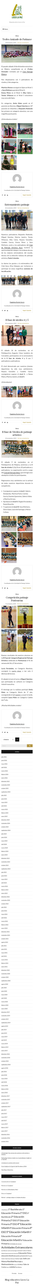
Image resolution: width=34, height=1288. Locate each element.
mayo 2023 (4, 879)
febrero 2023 (4, 890)
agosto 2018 (4, 1068)
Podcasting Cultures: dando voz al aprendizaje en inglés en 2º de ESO (16, 1158)
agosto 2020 (4, 984)
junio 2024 (4, 837)
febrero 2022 (4, 924)
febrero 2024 (4, 851)
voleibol (12, 1267)
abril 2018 (4, 1082)
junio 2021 (4, 949)
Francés (30, 1256)
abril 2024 (4, 844)
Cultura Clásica (26, 1250)
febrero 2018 (4, 1089)
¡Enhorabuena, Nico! (13, 1189)
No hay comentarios (23, 42)
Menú (6, 29)
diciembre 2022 (5, 897)
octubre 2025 (5, 788)
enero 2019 (4, 1050)
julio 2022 (4, 907)
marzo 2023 (4, 886)
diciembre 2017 (5, 1096)
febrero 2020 (4, 1005)
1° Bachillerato (4, 1209)
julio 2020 (4, 987)
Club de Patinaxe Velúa (12, 473)
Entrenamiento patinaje (17, 204)
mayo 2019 (4, 1036)
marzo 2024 (4, 848)
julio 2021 (4, 945)
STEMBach (20, 1264)
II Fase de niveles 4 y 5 (17, 320)
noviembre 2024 (5, 823)
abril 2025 (4, 806)
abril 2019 (4, 1040)
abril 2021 (4, 956)
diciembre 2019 (5, 1012)
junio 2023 (4, 876)
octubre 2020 (5, 977)
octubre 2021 (5, 938)
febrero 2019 (4, 1047)
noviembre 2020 (5, 973)
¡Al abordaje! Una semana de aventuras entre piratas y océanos (15, 1153)
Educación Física (24, 1253)
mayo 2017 (4, 1117)
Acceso (20, 1273)
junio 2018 (4, 1075)
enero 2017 (4, 1131)
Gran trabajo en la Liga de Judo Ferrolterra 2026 (14, 1166)
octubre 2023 (5, 865)
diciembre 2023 (5, 858)
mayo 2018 (4, 1078)
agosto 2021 (4, 942)
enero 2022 (4, 928)
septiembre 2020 (5, 980)
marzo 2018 (4, 1085)
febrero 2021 (4, 963)
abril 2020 (4, 998)
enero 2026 (4, 778)
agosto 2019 (4, 1026)
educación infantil (7, 1256)
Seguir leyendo (27, 195)
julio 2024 (4, 834)
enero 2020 (4, 1008)
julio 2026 (4, 757)
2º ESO (13, 1220)
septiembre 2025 (5, 792)
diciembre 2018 (5, 1054)
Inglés (21, 1258)
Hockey (17, 1258)
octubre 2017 (5, 1103)
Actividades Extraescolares (17, 1247)
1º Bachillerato (15, 1209)
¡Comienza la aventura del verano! (10, 1163)
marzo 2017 (4, 1124)
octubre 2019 (5, 1019)
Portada (14, 1273)
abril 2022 (4, 917)
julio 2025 (4, 795)
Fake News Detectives (7, 1170)
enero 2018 (4, 1092)
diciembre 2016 (5, 1134)
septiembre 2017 (5, 1106)
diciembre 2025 (5, 781)
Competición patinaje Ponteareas (17, 599)
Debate (3, 1253)
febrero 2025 (4, 813)
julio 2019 (4, 1029)
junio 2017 (4, 1113)
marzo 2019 (4, 1043)
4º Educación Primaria (19, 1228)
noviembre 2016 (5, 1138)
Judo (25, 1258)
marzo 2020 (4, 1001)
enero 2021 (4, 966)
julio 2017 (4, 1110)
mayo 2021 (4, 952)
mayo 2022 (4, 914)
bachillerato (4, 1250)
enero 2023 (4, 893)
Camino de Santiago (12, 1250)
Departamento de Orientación (11, 1253)
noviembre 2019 (5, 1015)
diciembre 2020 (5, 970)
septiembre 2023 (5, 869)
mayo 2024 (4, 841)
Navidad (10, 1261)
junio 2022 (4, 910)
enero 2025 (4, 816)
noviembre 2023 (5, 862)
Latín (28, 1258)
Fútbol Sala (7, 1258)
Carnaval (19, 1250)
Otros (17, 36)
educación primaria (19, 1256)
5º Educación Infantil (17, 1231)
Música (4, 1261)
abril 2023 (4, 883)
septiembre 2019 (5, 1022)
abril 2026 (4, 767)
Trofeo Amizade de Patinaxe (17, 39)
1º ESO (23, 1213)
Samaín (15, 1264)
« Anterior (6, 739)
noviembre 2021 (5, 935)
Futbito (3, 1258)
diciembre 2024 (5, 820)
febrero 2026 (4, 774)
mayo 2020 (4, 994)
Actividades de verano (15, 1244)
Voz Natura (19, 1267)
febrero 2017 (4, 1127)
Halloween (12, 1258)
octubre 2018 (5, 1061)
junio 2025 (4, 799)
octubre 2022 (5, 904)
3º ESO (13, 1224)
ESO (26, 1256)
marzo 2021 (4, 959)
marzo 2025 (4, 809)
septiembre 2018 (5, 1064)
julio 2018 (4, 1071)
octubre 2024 (5, 827)
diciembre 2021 (5, 931)
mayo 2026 (4, 764)
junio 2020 (4, 991)
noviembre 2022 (5, 900)
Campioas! (13, 1181)
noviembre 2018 (5, 1057)
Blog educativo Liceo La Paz (17, 1281)
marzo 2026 (4, 771)
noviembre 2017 (5, 1099)
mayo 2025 (4, 802)
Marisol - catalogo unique (7, 1197)
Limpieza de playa (20, 1197)
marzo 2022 (4, 921)
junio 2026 (4, 760)
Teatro (7, 1267)
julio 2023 (4, 872)
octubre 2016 (5, 1141)
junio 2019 (4, 1033)
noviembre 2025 (5, 785)
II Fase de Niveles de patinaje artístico (17, 433)
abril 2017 (4, 1120)
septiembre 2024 (5, 830)
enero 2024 (4, 855)
